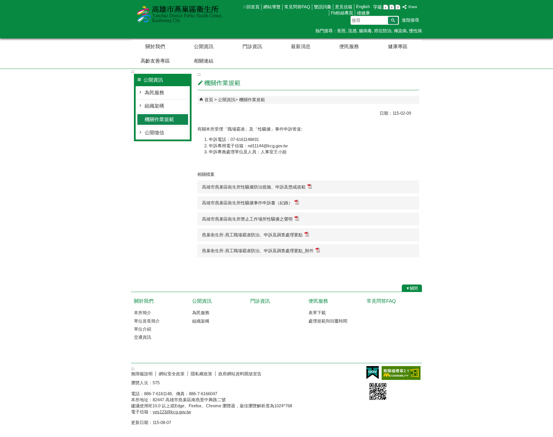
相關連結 (203, 61)
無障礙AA (401, 373)
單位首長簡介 (147, 321)
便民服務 (349, 46)
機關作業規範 (159, 119)
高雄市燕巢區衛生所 (179, 14)
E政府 (372, 372)
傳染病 (400, 30)
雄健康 (363, 12)
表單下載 (317, 312)
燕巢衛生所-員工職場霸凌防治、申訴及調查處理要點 (252, 234)
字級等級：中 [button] (392, 7)
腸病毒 (365, 30)
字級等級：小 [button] (385, 7)
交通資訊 (142, 337)
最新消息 (300, 46)
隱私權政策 (201, 373)
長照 (341, 30)
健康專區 (398, 46)
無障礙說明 (142, 373)
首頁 (208, 99)
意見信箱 (343, 6)
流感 (352, 30)
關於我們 (155, 46)
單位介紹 (142, 329)
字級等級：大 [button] (397, 7)
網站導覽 (272, 6)
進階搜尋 (410, 20)
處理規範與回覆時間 (327, 321)
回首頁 (253, 6)
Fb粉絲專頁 (342, 12)
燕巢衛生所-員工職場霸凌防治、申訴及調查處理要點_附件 (258, 250)
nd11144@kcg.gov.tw (268, 145)
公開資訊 (203, 46)
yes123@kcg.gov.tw (172, 411)
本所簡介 (142, 312)
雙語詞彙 (322, 6)
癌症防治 (382, 30)
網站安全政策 (172, 373)
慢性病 (415, 30)
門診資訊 (252, 46)
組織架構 (154, 106)
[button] (393, 20)
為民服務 (154, 92)
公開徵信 (154, 132)
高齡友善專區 (155, 61)
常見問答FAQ (297, 6)
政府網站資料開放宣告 (240, 373)
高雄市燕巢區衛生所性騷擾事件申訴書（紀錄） (247, 202)
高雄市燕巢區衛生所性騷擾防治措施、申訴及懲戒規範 (254, 186)
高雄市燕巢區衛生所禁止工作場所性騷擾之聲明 (247, 218)
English (363, 6)
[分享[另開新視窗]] (410, 7)
